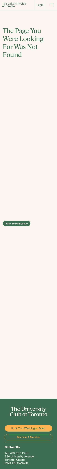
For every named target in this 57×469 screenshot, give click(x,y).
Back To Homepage (17, 223)
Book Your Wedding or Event (28, 428)
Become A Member (28, 437)
